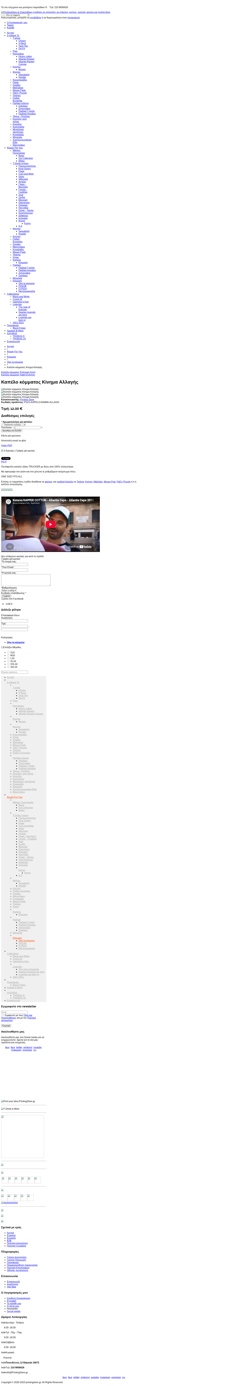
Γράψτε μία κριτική (25, 450)
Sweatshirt (24, 74)
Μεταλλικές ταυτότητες (18, 130)
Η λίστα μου (13, 1306)
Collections (13, 294)
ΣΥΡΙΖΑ (23, 288)
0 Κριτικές (9, 450)
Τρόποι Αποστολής (17, 1257)
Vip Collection (26, 158)
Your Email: (7, 567)
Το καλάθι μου (14, 1303)
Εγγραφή (11, 1301)
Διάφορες (23, 215)
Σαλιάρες (23, 106)
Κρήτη (27, 223)
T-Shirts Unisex (21, 163)
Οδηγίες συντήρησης (17, 1270)
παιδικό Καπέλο (65, 481)
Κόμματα (23, 262)
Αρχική (10, 32)
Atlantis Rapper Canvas (31, 714)
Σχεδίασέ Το (13, 35)
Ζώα (21, 195)
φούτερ (48, 481)
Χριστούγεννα (26, 213)
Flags (21, 171)
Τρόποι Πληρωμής (16, 1260)
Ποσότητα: (6, 427)
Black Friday (19, 328)
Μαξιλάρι (98, 481)
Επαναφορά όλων (10, 615)
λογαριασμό (74, 17)
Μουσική (23, 200)
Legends (17, 304)
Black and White (21, 296)
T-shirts (16, 38)
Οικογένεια (24, 202)
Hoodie (22, 77)
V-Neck (22, 43)
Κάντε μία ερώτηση (11, 435)
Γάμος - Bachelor (23, 185)
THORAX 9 (18, 336)
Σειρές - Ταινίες (26, 210)
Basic (21, 155)
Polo (15, 51)
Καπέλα (17, 260)
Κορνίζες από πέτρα (23, 774)
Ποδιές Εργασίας (18, 99)
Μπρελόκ (17, 137)
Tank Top (23, 46)
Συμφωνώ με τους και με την (18, 1018)
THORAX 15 (19, 339)
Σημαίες (17, 244)
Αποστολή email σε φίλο (13, 440)
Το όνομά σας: (8, 561)
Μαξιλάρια (18, 87)
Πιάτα (16, 82)
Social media (13, 1311)
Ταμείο (10, 25)
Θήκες (22, 161)
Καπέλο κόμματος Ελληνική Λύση (18, 372)
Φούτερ (16, 72)
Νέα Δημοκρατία (27, 291)
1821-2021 (18, 322)
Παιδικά (17, 265)
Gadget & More (15, 330)
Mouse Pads (19, 90)
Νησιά (22, 221)
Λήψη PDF (6, 445)
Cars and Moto (26, 174)
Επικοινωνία (13, 341)
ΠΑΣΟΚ (23, 286)
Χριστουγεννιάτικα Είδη (25, 789)
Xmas (16, 257)
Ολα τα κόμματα (27, 283)
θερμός (22, 69)
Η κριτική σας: (8, 573)
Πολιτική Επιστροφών (18, 1267)
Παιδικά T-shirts (27, 111)
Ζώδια (22, 197)
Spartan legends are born (27, 313)
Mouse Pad (109, 481)
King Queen (25, 168)
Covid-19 (17, 299)
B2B (9, 1240)
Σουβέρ (16, 85)
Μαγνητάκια (19, 145)
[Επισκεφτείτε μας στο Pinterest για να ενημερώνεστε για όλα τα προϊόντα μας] (24, 1182)
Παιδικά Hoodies (27, 114)
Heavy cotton (25, 56)
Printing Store (27, 399)
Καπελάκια (18, 54)
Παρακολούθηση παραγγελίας (22, 1265)
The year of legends (24, 308)
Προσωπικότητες (27, 166)
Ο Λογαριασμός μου (17, 22)
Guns (21, 176)
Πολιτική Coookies (16, 1246)
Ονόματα (23, 205)
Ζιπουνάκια (24, 108)
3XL (13, 667)
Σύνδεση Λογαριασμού (18, 1298)
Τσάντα (80, 481)
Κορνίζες (17, 124)
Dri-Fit (22, 48)
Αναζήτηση (12, 1284)
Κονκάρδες (18, 134)
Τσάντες (17, 95)
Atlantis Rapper (26, 59)
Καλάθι (10, 28)
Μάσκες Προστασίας (19, 151)
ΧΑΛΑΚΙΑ (12, 333)
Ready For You (15, 147)
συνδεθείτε (35, 17)
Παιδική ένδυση (21, 103)
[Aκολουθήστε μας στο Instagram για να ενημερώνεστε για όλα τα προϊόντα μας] (18, 1182)
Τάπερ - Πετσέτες (21, 116)
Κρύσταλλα (18, 127)
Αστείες (22, 181)
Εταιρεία (11, 1235)
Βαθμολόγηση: (9, 588)
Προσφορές (13, 325)
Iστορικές (23, 218)
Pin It (3, 462)
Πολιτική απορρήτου (17, 1243)
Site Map (11, 1287)
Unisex (22, 41)
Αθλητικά (23, 179)
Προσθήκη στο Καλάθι (11, 431)
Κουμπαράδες (20, 80)
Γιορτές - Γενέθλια (23, 190)
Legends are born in (25, 318)
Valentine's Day (21, 302)
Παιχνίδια (23, 208)
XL (13, 661)
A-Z (20, 226)
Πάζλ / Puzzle (20, 93)
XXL (14, 664)
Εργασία (11, 1238)
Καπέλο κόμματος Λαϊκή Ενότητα (18, 375)
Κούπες (17, 67)
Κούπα (88, 481)
